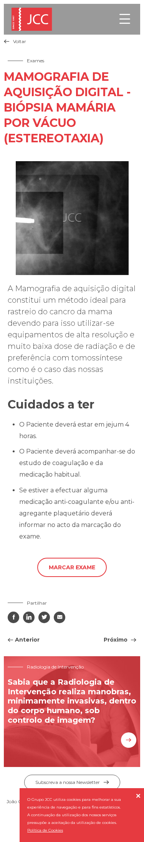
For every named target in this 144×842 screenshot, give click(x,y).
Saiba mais (128, 740)
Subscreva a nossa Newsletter (72, 782)
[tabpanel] (72, 218)
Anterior (27, 639)
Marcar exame (72, 567)
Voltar (15, 41)
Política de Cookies (45, 830)
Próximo (116, 639)
